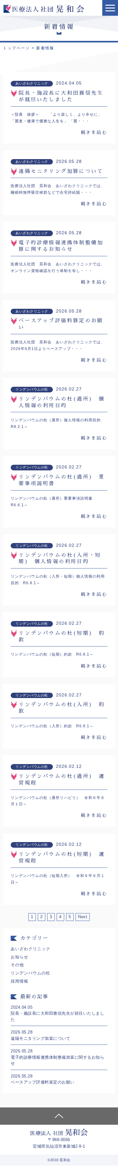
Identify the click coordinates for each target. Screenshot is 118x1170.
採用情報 (19, 981)
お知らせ (19, 957)
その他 (17, 964)
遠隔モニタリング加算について (61, 171)
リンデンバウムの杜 (30, 973)
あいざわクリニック (30, 948)
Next (82, 916)
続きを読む (94, 132)
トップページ (16, 48)
